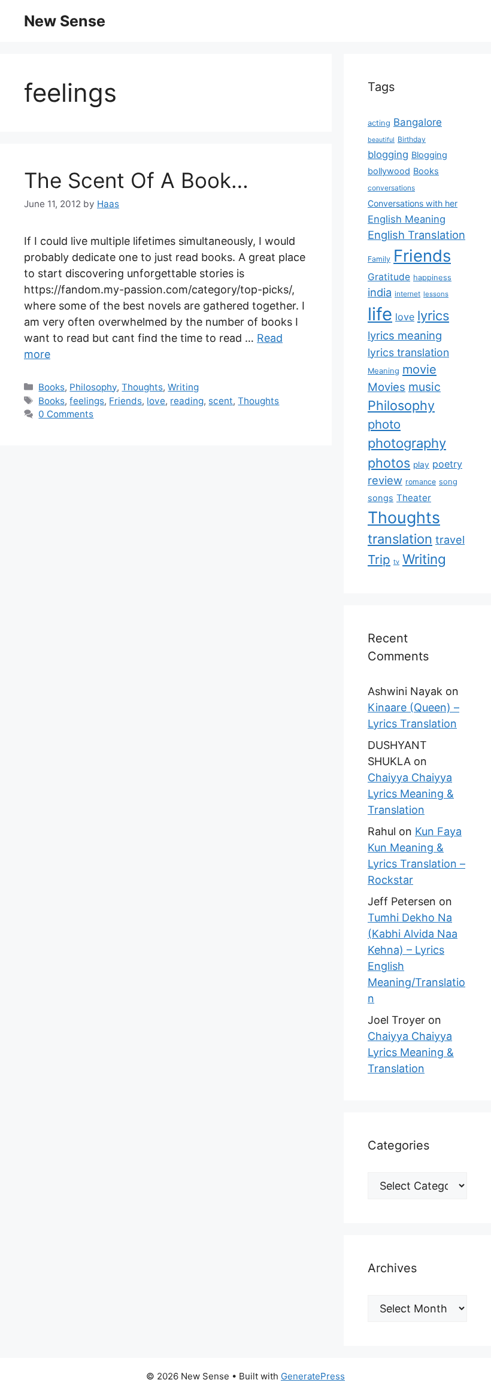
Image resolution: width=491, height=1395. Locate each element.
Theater (413, 498)
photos (389, 463)
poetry (447, 464)
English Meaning (406, 219)
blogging (388, 154)
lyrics (433, 315)
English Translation (416, 234)
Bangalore (417, 122)
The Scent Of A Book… (136, 180)
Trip (379, 559)
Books (51, 387)
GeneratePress (313, 1376)
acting (379, 123)
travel (450, 539)
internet (407, 293)
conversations (391, 187)
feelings (86, 401)
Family (379, 258)
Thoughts (142, 387)
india (380, 292)
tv (396, 562)
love (156, 401)
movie (419, 369)
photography (407, 443)
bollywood (389, 171)
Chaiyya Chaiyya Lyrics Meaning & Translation (411, 793)
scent (220, 401)
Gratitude (389, 277)
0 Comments (65, 414)
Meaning (383, 370)
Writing (183, 387)
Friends (125, 401)
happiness (432, 277)
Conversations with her (412, 203)
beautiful (381, 140)
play (421, 464)
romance (420, 481)
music (424, 387)
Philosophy (93, 387)
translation (400, 539)
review (385, 480)
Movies (386, 386)
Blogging (429, 155)
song (448, 481)
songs (380, 498)
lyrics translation (408, 352)
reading (187, 401)
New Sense (64, 21)
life (380, 314)
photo (384, 424)
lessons (435, 294)
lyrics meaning (405, 335)
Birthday (412, 139)
